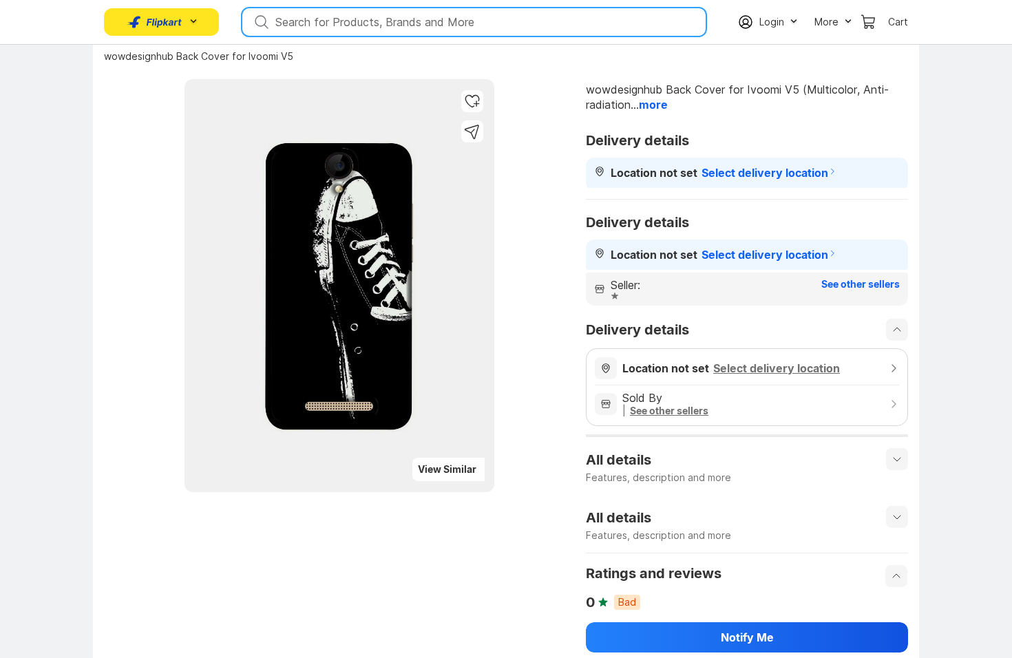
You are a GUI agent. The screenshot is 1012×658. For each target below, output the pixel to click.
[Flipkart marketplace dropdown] (155, 22)
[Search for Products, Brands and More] (260, 22)
